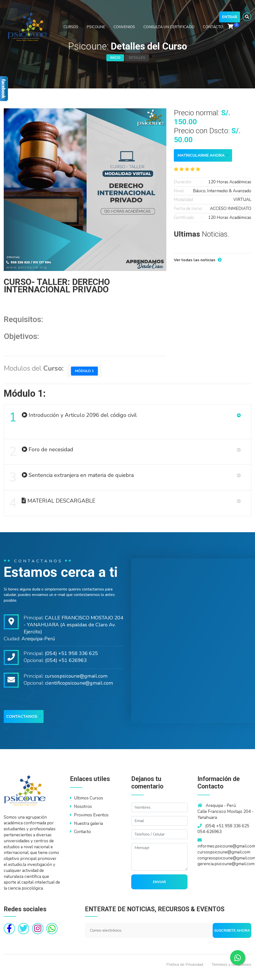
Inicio (115, 58)
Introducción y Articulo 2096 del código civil (73, 417)
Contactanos (22, 716)
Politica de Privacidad (184, 964)
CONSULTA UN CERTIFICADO (168, 26)
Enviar (159, 882)
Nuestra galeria (88, 823)
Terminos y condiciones (231, 964)
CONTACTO (213, 26)
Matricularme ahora (202, 155)
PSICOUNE (96, 26)
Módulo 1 (84, 371)
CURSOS (71, 26)
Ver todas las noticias (195, 260)
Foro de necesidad (41, 451)
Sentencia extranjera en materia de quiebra (71, 477)
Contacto (82, 832)
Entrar (229, 16)
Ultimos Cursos (88, 798)
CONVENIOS (124, 26)
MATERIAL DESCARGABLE (52, 503)
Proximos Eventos (91, 815)
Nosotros (83, 806)
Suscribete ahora (232, 930)
